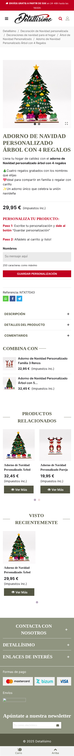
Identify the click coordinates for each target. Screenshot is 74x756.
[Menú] (6, 18)
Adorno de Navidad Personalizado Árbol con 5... (43, 380)
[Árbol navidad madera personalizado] (66, 123)
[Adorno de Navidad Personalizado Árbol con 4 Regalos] (19, 547)
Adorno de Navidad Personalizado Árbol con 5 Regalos (17, 469)
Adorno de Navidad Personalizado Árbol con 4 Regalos (17, 572)
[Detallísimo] (33, 18)
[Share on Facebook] (12, 298)
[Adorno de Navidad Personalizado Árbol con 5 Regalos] (9, 383)
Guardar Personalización (37, 273)
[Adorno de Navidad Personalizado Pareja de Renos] (55, 445)
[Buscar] (60, 18)
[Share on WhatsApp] (6, 298)
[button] (35, 124)
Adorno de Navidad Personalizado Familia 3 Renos (43, 361)
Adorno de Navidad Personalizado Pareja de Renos (54, 469)
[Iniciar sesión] (67, 18)
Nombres (10, 248)
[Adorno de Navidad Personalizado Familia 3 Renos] (9, 363)
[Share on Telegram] (19, 298)
